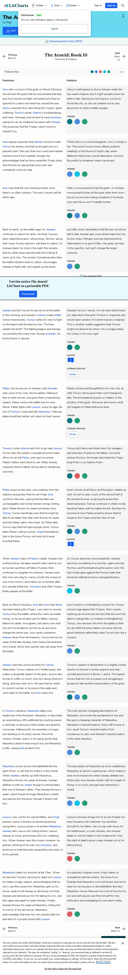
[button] (72, 374)
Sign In (98, 5)
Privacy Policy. (103, 962)
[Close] (122, 943)
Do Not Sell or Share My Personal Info (62, 968)
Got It (54, 29)
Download (28, 294)
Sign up (111, 5)
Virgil (8, 22)
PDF (13, 31)
